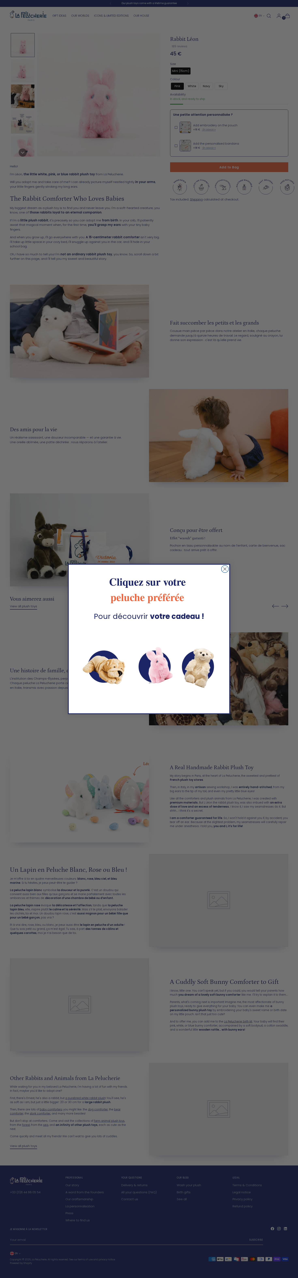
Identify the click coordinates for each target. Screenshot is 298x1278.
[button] (149, 665)
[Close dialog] (224, 569)
